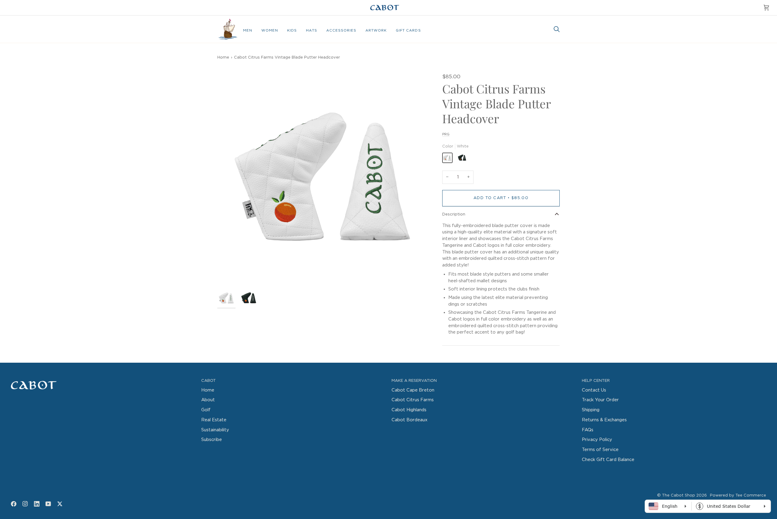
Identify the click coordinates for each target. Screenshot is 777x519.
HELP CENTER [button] (596, 381)
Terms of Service (600, 449)
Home (223, 57)
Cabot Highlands (409, 410)
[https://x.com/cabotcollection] (60, 504)
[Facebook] (13, 504)
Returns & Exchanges (604, 420)
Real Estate (213, 420)
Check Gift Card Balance (608, 459)
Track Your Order (600, 400)
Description (453, 214)
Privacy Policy (597, 439)
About (208, 400)
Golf (206, 410)
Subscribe (211, 439)
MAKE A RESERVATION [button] (414, 381)
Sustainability (215, 430)
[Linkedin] (36, 504)
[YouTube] (48, 504)
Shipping (590, 410)
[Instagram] (25, 504)
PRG (446, 134)
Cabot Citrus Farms (413, 400)
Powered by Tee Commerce (738, 495)
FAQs (587, 430)
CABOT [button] (208, 381)
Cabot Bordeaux (409, 420)
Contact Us (594, 390)
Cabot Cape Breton (413, 390)
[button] (248, 31)
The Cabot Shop (678, 495)
